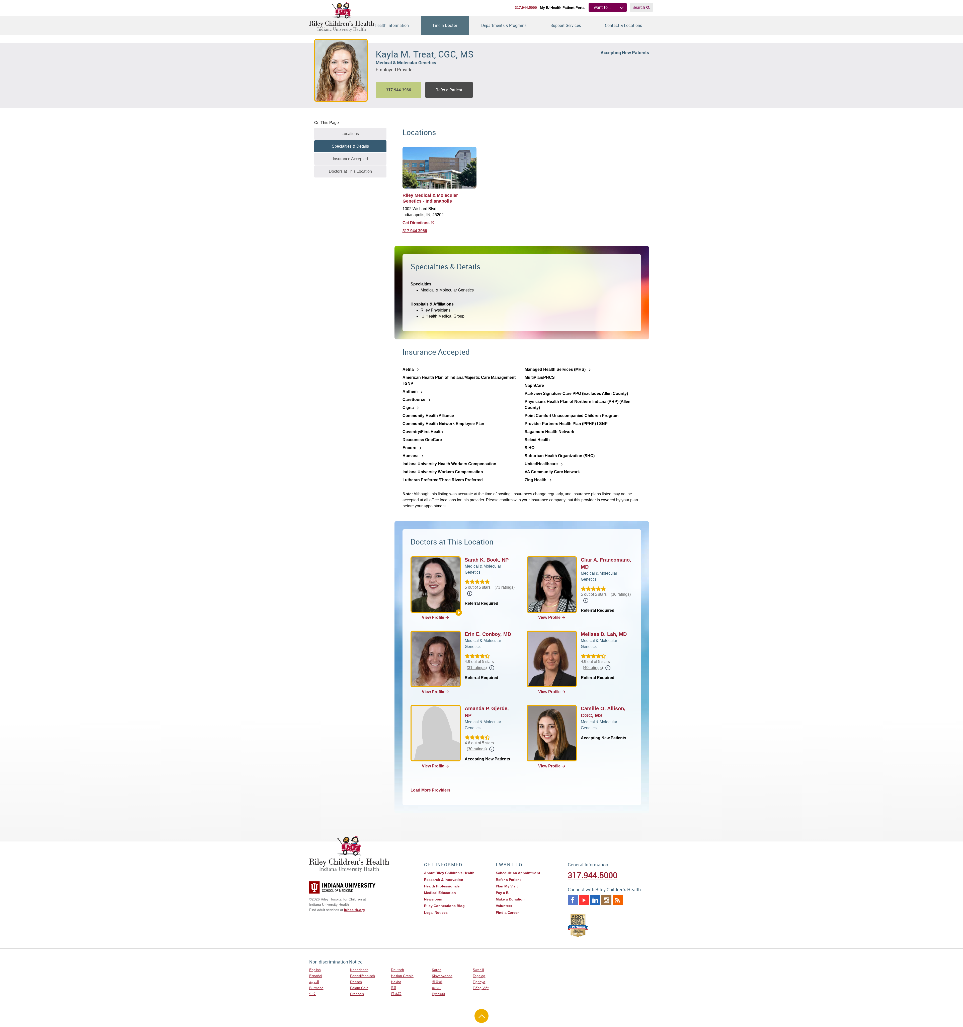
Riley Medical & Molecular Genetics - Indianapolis (430, 198)
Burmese (316, 988)
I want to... (601, 7)
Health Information (392, 25)
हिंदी (393, 988)
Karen (436, 970)
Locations (350, 134)
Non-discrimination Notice (336, 962)
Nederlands (359, 970)
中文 (312, 994)
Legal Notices (436, 913)
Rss (618, 900)
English (315, 970)
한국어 (437, 982)
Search (638, 7)
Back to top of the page (481, 1016)
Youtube (584, 900)
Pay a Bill (504, 893)
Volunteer (504, 906)
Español (315, 976)
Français (357, 994)
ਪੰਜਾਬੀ (436, 988)
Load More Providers (430, 790)
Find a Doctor (445, 25)
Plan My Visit (507, 886)
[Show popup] (470, 593)
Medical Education (440, 893)
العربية (314, 982)
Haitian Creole (402, 976)
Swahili (478, 970)
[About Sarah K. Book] (459, 613)
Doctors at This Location (350, 171)
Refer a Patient (449, 90)
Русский (438, 994)
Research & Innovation (443, 880)
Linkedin (595, 900)
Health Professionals (442, 886)
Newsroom (433, 899)
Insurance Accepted (350, 159)
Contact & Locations (623, 25)
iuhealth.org (354, 910)
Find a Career (507, 913)
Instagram (606, 900)
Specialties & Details (350, 146)
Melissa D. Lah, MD (604, 634)
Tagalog (479, 976)
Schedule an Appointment (518, 873)
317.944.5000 (526, 8)
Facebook (573, 900)
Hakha (396, 982)
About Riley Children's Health (449, 873)
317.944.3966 (415, 231)
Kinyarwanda (442, 976)
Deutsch (397, 970)
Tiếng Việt (481, 988)
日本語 (396, 994)
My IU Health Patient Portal (563, 8)
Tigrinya (479, 982)
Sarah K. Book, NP (487, 560)
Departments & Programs (503, 25)
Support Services (565, 25)
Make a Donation (510, 899)
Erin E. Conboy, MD (488, 634)
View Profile (433, 617)
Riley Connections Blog (444, 906)
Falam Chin (359, 988)
